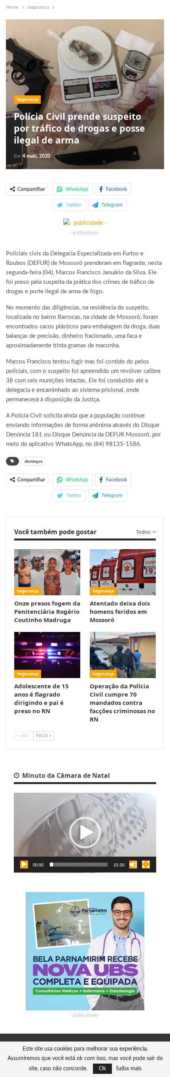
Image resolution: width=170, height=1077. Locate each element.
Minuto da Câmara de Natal (65, 775)
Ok (102, 1068)
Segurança (27, 99)
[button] (85, 832)
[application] (85, 833)
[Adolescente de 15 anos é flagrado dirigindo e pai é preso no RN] (47, 655)
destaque (34, 461)
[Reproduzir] (24, 864)
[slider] (79, 864)
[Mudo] (133, 864)
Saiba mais (129, 1068)
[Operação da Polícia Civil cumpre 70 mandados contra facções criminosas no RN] (123, 655)
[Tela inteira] (146, 864)
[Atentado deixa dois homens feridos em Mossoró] (123, 572)
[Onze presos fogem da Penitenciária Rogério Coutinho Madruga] (47, 572)
